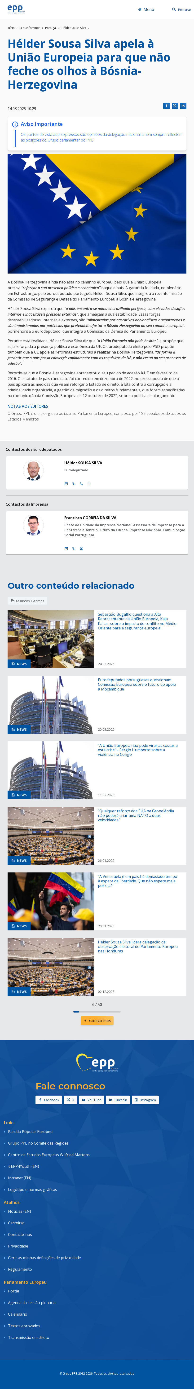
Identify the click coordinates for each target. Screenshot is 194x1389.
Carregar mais (100, 1020)
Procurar (184, 9)
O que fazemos (30, 28)
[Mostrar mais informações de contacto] (89, 484)
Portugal (51, 28)
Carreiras (16, 1222)
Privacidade (18, 1246)
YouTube (94, 1100)
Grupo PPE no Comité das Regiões (38, 1143)
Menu (149, 9)
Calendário (17, 1314)
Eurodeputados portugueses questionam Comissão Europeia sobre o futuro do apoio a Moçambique (137, 684)
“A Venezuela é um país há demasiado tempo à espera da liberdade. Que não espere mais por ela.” (137, 881)
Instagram (148, 1100)
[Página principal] (16, 9)
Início (11, 28)
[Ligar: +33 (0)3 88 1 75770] (81, 484)
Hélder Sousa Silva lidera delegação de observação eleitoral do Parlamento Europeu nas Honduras (138, 947)
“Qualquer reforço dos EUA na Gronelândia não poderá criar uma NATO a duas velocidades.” (136, 816)
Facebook (51, 1100)
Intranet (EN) (19, 1178)
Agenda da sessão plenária (32, 1302)
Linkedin (121, 1100)
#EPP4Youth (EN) (23, 1166)
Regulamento (20, 1269)
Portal (13, 1291)
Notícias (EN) (19, 1211)
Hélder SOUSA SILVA (83, 462)
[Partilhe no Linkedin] (183, 106)
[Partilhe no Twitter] (175, 106)
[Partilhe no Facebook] (166, 106)
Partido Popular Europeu (30, 1131)
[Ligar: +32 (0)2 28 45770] (74, 484)
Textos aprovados (24, 1325)
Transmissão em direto (28, 1337)
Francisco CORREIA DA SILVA (90, 517)
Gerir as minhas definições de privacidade (44, 1257)
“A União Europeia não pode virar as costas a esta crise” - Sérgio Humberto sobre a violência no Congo (138, 750)
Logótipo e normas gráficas (32, 1189)
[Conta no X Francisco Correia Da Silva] (81, 549)
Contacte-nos (20, 1234)
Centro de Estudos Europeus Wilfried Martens (49, 1154)
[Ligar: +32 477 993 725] (74, 549)
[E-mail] (66, 484)
